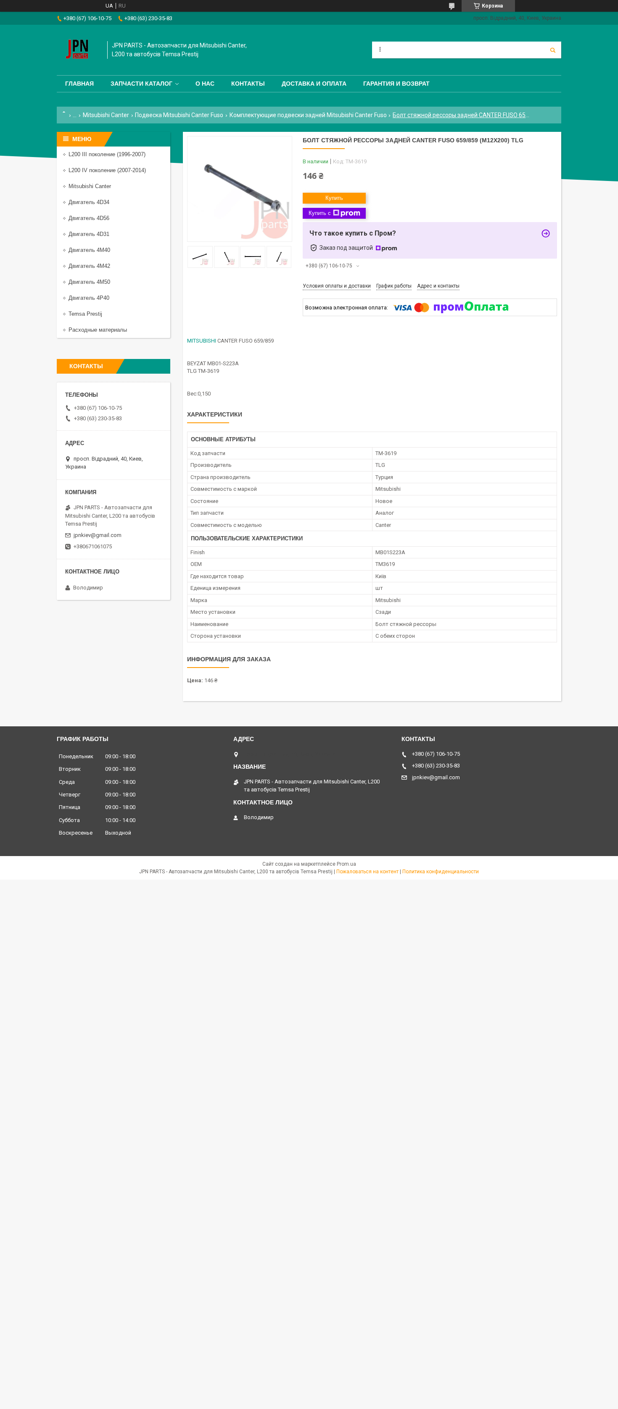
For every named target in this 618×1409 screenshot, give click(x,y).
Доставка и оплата (314, 83)
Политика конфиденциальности (440, 872)
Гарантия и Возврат (396, 83)
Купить (334, 198)
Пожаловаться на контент (367, 872)
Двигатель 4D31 (89, 234)
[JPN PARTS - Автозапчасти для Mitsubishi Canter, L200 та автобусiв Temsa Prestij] (78, 50)
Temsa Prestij (85, 314)
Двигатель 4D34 (89, 202)
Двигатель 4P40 (89, 298)
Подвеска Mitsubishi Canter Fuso (179, 115)
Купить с (320, 213)
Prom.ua (346, 864)
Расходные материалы (98, 330)
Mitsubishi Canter (106, 115)
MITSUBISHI (201, 341)
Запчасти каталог (141, 83)
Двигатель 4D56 (89, 218)
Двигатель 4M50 (89, 282)
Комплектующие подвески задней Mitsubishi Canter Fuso (308, 115)
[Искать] (552, 50)
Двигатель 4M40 (89, 250)
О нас (204, 83)
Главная (79, 83)
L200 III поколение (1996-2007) (107, 154)
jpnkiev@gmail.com (97, 535)
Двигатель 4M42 (89, 266)
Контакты (248, 83)
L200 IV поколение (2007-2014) (107, 170)
